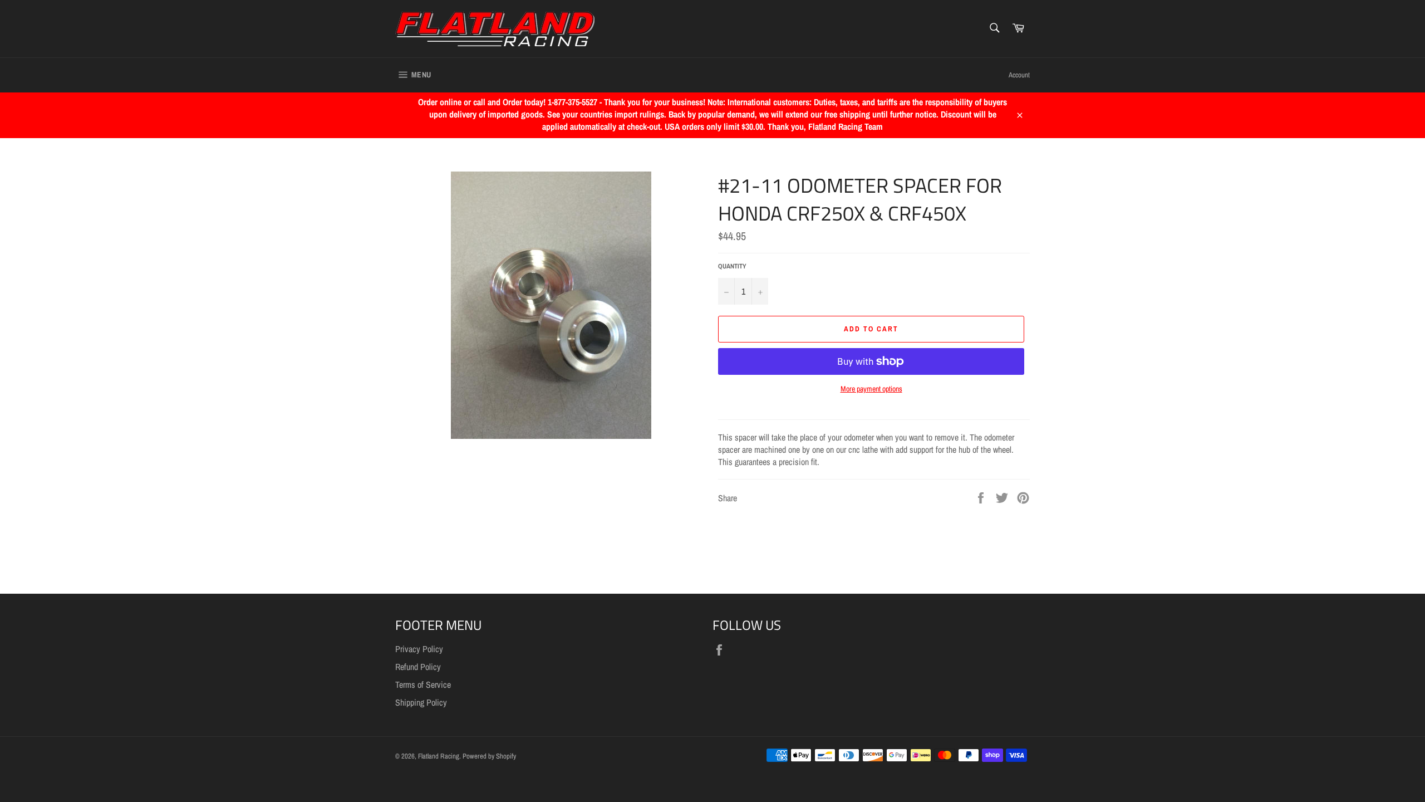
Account (1019, 75)
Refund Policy (418, 667)
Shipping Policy (421, 702)
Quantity (732, 266)
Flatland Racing (438, 756)
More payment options (871, 389)
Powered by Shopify (489, 756)
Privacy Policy (419, 649)
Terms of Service (423, 684)
